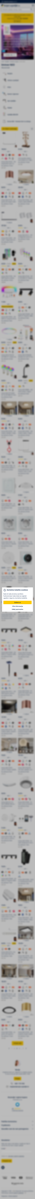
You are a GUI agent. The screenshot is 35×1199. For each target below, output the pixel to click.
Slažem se (17, 602)
